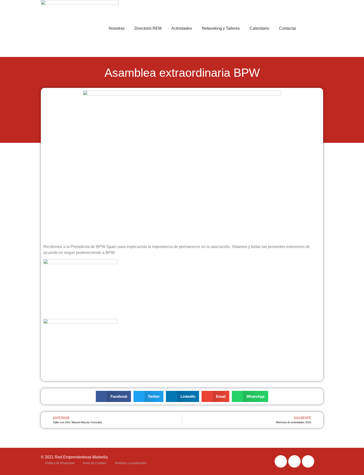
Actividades (181, 28)
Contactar (287, 28)
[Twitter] (294, 461)
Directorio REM (147, 28)
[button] (113, 396)
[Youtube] (308, 461)
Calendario (259, 28)
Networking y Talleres (221, 28)
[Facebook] (281, 461)
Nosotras (117, 28)
